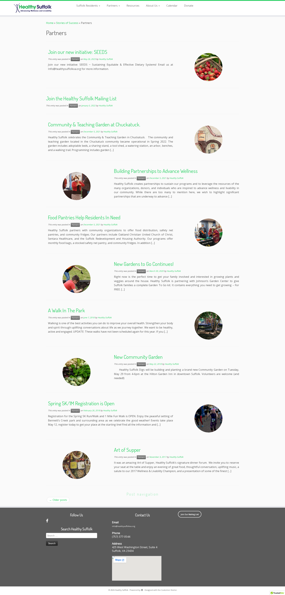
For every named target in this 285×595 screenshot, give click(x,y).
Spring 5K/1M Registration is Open (81, 403)
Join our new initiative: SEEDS (77, 51)
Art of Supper (127, 449)
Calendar (171, 5)
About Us (152, 5)
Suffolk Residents (87, 5)
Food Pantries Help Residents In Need (84, 217)
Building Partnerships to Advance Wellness (156, 170)
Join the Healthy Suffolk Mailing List (81, 98)
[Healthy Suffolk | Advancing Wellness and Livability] (33, 8)
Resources (133, 5)
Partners (112, 5)
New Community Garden (138, 356)
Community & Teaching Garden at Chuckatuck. (94, 124)
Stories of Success (67, 23)
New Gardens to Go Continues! (144, 263)
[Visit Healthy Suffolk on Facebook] (47, 521)
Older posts (58, 500)
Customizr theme (169, 590)
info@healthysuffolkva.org (123, 526)
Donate (188, 5)
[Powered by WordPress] (142, 589)
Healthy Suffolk (106, 59)
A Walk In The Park (66, 310)
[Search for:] (201, 5)
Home (49, 23)
